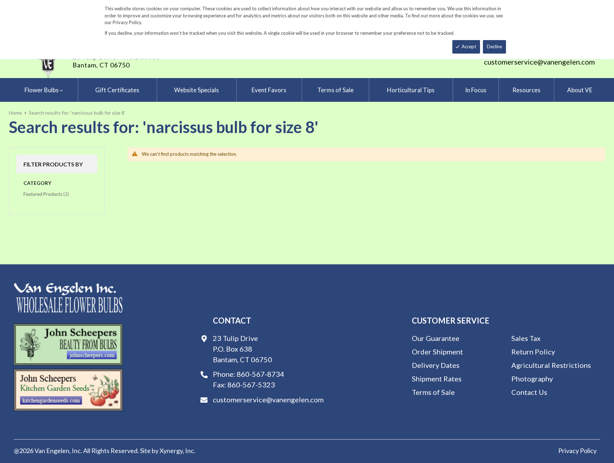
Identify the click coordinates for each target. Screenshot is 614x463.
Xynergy (171, 450)
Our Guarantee (435, 338)
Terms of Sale (433, 392)
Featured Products (46, 194)
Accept (469, 46)
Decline (494, 46)
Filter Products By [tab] (53, 164)
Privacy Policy (577, 450)
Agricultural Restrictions (551, 365)
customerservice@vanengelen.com (539, 61)
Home (15, 113)
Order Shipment (437, 351)
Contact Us (529, 392)
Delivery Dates (435, 365)
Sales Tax (525, 338)
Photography (532, 378)
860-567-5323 (251, 384)
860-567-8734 (260, 374)
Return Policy (533, 351)
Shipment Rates (437, 378)
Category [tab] (37, 183)
